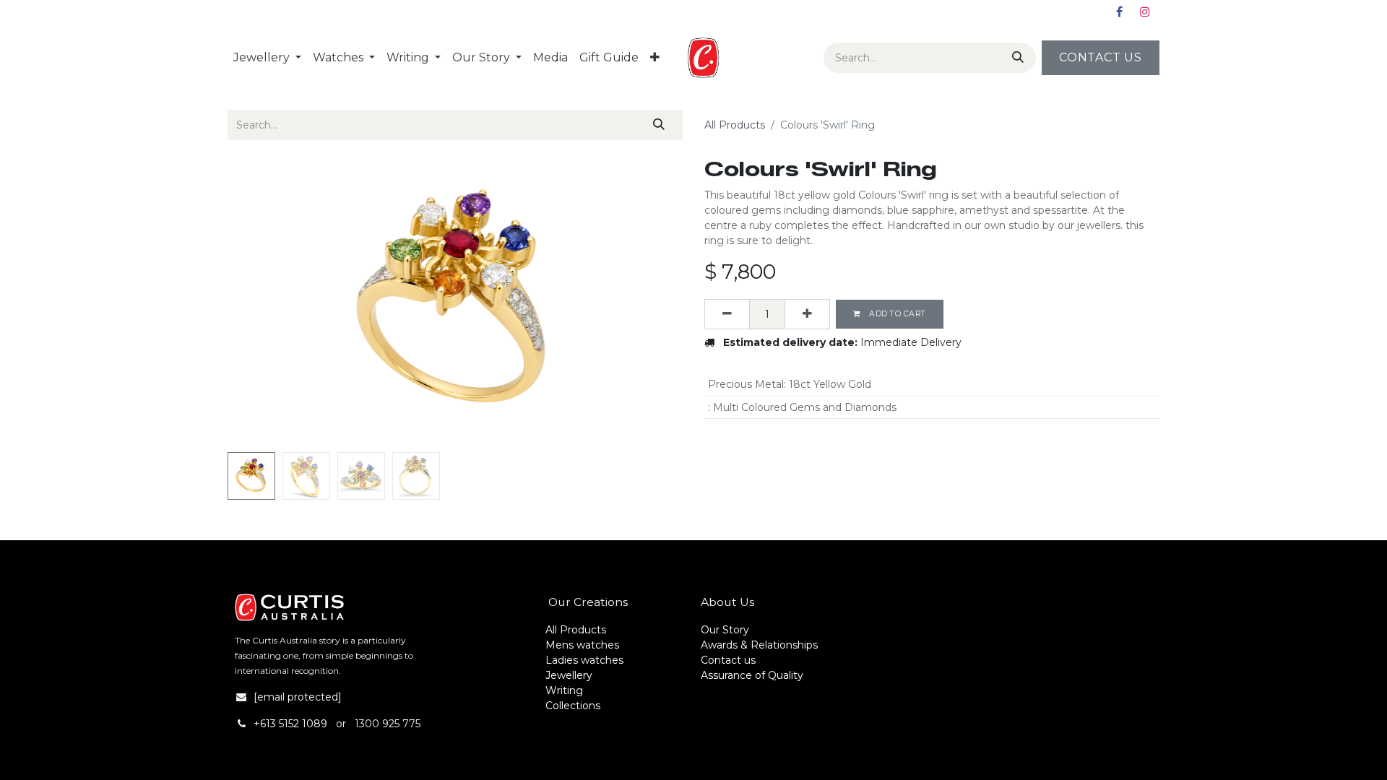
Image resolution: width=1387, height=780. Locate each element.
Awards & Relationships (759, 644)
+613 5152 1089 (290, 723)
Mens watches (582, 644)
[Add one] (807, 314)
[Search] (1015, 58)
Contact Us (1100, 57)
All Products (734, 124)
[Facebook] (1119, 11)
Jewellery (568, 675)
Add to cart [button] (896, 313)
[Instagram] (1145, 11)
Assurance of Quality (752, 675)
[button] (262, 301)
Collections (572, 705)
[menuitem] (267, 57)
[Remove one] (727, 314)
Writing (564, 690)
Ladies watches (584, 660)
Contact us (728, 660)
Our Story (725, 629)
